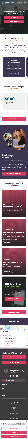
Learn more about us (14, 119)
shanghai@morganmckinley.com (13, 343)
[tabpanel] (14, 67)
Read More (7, 214)
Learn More (13, 73)
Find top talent (14, 357)
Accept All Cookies (14, 436)
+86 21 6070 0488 (9, 341)
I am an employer (14, 21)
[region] (14, 429)
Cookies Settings (14, 428)
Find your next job (14, 362)
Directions (7, 345)
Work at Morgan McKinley (14, 173)
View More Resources (14, 312)
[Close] (26, 421)
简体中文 (20, 2)
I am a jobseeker (14, 17)
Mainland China (10, 380)
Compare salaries (13, 298)
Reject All (14, 432)
